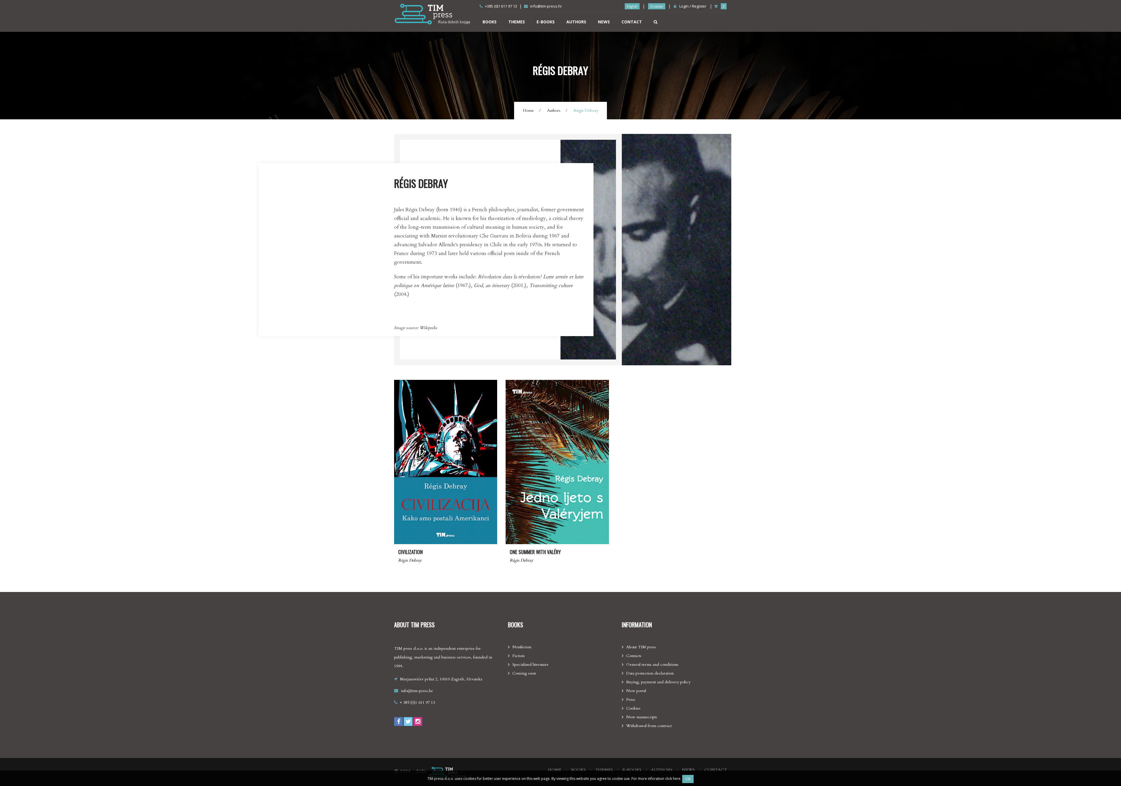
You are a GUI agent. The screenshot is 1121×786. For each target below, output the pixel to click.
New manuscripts (641, 717)
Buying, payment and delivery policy (658, 682)
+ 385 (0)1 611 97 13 (417, 702)
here (676, 778)
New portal (636, 691)
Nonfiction (521, 647)
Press (630, 699)
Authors (576, 22)
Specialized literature (530, 664)
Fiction (518, 656)
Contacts (633, 656)
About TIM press (641, 647)
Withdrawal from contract (649, 726)
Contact (632, 22)
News (604, 22)
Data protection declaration (650, 673)
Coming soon (524, 673)
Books (490, 22)
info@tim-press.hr (546, 6)
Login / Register (692, 6)
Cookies (633, 708)
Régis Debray (410, 560)
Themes (516, 22)
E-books (546, 22)
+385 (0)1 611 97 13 (501, 6)
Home (528, 110)
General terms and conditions (652, 664)
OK (688, 779)
